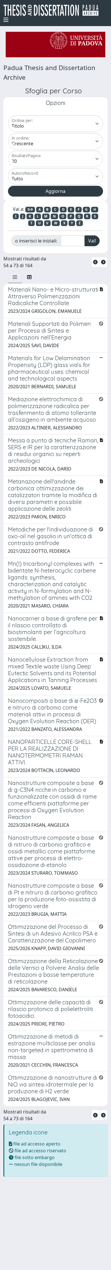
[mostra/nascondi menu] (6, 20)
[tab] (15, 277)
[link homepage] (53, 10)
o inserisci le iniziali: (36, 241)
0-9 (30, 209)
